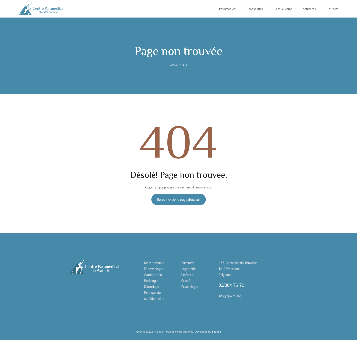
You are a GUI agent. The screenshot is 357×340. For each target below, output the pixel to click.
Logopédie (188, 268)
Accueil (174, 65)
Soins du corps (283, 9)
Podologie (151, 280)
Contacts (332, 9)
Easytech (187, 262)
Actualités (309, 9)
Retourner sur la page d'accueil (178, 199)
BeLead (216, 331)
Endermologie (153, 268)
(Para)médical (227, 9)
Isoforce (187, 274)
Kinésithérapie (154, 262)
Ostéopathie (153, 274)
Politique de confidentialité (154, 295)
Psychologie (189, 286)
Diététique (151, 286)
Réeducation (255, 9)
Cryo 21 (186, 280)
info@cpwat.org (229, 296)
